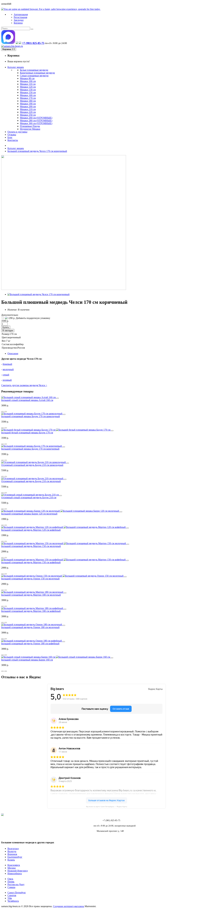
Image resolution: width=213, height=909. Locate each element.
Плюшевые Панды (30, 126)
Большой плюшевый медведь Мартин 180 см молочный (31, 595)
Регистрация (20, 17)
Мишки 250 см (28, 115)
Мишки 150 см (28, 92)
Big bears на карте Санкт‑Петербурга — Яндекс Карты (106, 806)
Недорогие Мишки (30, 129)
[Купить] (57, 398)
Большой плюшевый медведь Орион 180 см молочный (30, 627)
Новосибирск (14, 873)
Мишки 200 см (28, 106)
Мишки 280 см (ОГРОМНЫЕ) (36, 120)
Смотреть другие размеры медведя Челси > (24, 385)
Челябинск (13, 901)
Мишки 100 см (28, 81)
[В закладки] (5, 411)
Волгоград (13, 848)
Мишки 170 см (28, 98)
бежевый (7, 364)
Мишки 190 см (28, 103)
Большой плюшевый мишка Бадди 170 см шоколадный (30, 416)
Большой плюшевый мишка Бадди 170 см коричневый (30, 448)
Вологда (11, 851)
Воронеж (12, 854)
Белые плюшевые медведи (34, 70)
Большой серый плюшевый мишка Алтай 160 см (27, 400)
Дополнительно (9, 315)
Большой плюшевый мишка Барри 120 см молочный (29, 513)
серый (6, 374)
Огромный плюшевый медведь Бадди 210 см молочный (31, 481)
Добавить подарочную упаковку (32, 318)
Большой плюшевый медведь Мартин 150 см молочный (31, 546)
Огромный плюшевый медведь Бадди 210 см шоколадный (32, 465)
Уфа (9, 898)
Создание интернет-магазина (68, 906)
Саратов (11, 895)
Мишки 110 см (28, 84)
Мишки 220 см (28, 112)
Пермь (10, 881)
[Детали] (2, 411)
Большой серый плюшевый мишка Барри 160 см (27, 659)
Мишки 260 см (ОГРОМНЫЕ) (36, 117)
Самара (11, 887)
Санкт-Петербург (16, 892)
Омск (10, 878)
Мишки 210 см (28, 109)
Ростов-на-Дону (15, 884)
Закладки (19, 20)
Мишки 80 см (27, 78)
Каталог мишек (15, 148)
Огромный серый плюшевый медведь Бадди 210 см (28, 497)
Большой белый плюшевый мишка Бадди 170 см (27, 432)
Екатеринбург (14, 857)
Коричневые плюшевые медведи (37, 72)
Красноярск (13, 865)
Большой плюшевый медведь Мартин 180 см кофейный (31, 611)
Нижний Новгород (17, 870)
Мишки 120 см (28, 87)
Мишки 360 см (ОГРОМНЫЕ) (36, 123)
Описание (12, 353)
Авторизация (21, 14)
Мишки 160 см (28, 95)
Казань (11, 859)
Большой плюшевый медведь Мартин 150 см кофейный (31, 562)
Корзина (18, 23)
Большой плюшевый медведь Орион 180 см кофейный (30, 643)
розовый (7, 380)
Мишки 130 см (28, 89)
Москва (11, 868)
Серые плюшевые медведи (34, 75)
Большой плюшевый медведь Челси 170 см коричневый (37, 151)
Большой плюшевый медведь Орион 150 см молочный (30, 578)
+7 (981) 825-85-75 (33, 43)
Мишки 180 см (28, 101)
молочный (8, 369)
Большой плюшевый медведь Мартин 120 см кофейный (31, 530)
